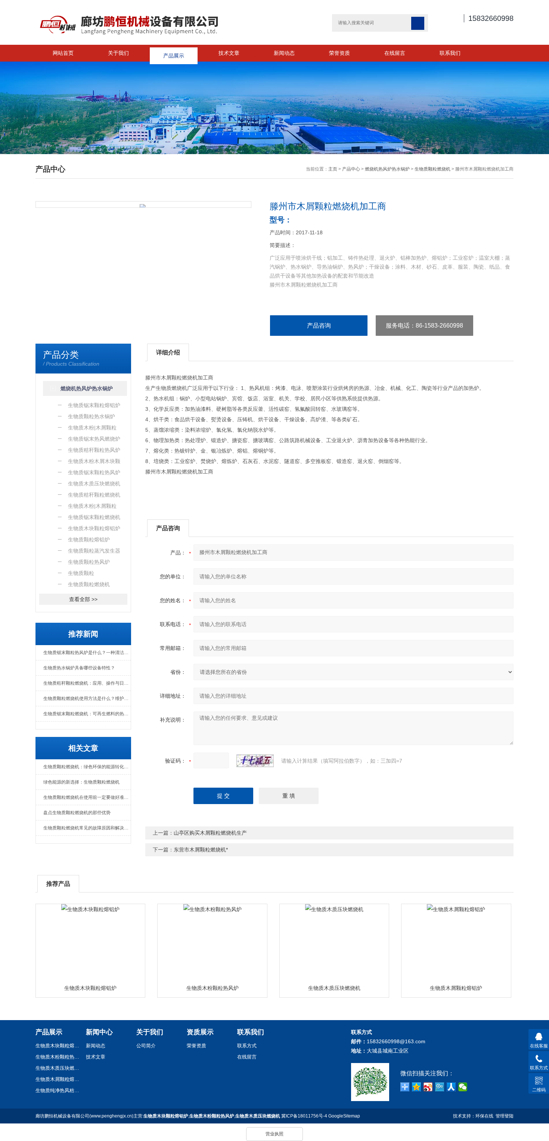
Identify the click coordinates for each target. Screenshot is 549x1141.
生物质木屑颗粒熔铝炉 (456, 988)
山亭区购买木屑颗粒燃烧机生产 (210, 833)
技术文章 (228, 53)
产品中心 (351, 169)
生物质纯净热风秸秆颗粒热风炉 (57, 1090)
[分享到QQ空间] (416, 1086)
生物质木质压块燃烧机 (334, 988)
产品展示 (173, 53)
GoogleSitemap (344, 1116)
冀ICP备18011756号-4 (304, 1116)
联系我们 (450, 53)
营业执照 (274, 1134)
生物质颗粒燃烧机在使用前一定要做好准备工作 (87, 797)
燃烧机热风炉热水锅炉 (387, 169)
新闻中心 (99, 1032)
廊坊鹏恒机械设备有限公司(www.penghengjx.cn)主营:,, (157, 1116)
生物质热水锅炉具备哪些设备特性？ (79, 667)
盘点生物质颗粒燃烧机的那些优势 (77, 812)
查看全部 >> (83, 599)
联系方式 (247, 1045)
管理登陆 (505, 1116)
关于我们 (118, 53)
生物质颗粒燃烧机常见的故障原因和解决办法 (87, 828)
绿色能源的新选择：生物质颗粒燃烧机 (81, 782)
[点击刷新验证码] (255, 760)
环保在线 (484, 1116)
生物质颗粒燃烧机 (432, 169)
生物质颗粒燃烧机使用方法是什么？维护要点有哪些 (87, 698)
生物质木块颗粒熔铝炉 (90, 988)
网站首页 (63, 53)
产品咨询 (319, 325)
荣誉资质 (339, 53)
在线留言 (394, 53)
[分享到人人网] (451, 1086)
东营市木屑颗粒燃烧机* (201, 850)
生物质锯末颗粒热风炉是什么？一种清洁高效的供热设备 (87, 652)
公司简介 (146, 1045)
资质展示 (200, 1032)
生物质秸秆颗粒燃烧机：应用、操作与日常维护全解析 (87, 683)
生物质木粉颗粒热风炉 (212, 988)
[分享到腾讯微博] (439, 1086)
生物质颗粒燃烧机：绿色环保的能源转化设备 (87, 766)
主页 (332, 169)
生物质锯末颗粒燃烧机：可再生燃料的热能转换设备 (87, 713)
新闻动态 (284, 53)
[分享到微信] (463, 1086)
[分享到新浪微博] (428, 1086)
